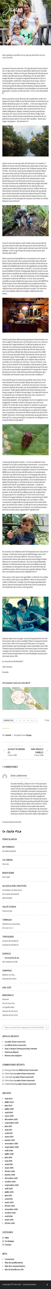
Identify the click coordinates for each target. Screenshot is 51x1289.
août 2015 (9, 1188)
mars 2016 (9, 1168)
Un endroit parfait (9, 851)
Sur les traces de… (8, 1003)
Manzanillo (8, 995)
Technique (9, 1241)
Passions (5, 999)
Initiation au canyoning (11, 924)
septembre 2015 (12, 1185)
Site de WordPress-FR (14, 1269)
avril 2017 (9, 1133)
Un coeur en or (7, 928)
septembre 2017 (12, 1123)
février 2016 (10, 1171)
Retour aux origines (13, 1055)
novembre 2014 (11, 1209)
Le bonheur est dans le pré (12, 890)
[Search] (46, 1027)
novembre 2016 (11, 1144)
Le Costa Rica (11, 832)
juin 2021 (8, 1105)
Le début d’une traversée (15, 1045)
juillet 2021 (9, 1102)
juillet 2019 (9, 1109)
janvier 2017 (10, 1140)
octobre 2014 (10, 1213)
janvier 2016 (10, 1175)
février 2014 (10, 1223)
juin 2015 (8, 1195)
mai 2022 (8, 1099)
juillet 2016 (9, 1154)
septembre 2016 (12, 1147)
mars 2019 (9, 1116)
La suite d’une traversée (15, 1042)
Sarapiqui (7, 970)
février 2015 (10, 1206)
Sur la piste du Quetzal (10, 894)
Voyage (28, 735)
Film (7, 1238)
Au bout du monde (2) (10, 945)
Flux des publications (14, 1263)
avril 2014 (9, 1216)
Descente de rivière (9, 979)
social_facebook (47, 1284)
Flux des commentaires (15, 1266)
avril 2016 (9, 1164)
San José (6, 987)
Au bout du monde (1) (10, 941)
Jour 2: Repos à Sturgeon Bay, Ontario (21, 1049)
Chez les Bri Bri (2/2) (10, 1015)
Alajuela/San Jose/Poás (14, 886)
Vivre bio (5, 864)
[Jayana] (14, 9)
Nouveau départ (12, 1052)
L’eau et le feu (7, 911)
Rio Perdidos (8, 847)
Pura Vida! (6, 877)
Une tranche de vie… (12, 958)
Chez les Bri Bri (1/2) (10, 1011)
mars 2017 (9, 1137)
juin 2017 (8, 1126)
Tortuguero (8, 936)
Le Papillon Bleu (8, 1007)
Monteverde (8, 873)
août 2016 (9, 1150)
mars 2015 (9, 1202)
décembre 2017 (11, 1119)
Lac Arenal (7, 860)
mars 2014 (9, 1220)
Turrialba (7, 919)
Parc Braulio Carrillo (10, 962)
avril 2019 (9, 1112)
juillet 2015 (9, 1192)
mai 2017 (8, 1130)
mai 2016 (8, 1161)
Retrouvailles (7, 898)
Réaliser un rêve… (8, 975)
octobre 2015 (10, 1182)
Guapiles (6, 953)
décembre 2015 (11, 1178)
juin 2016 (8, 1157)
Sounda (8, 735)
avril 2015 (9, 1199)
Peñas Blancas (9, 839)
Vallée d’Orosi (9, 906)
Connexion (9, 1259)
